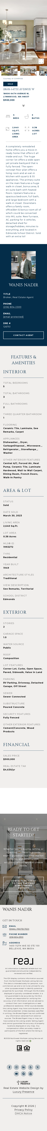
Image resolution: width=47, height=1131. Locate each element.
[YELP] (30, 1067)
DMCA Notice (23, 1113)
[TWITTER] (37, 1067)
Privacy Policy (23, 1109)
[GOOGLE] (23, 1073)
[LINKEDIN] (23, 1067)
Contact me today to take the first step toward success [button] (23, 884)
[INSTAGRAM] (16, 1067)
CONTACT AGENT (23, 335)
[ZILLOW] (30, 1073)
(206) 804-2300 (12, 307)
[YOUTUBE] (16, 1073)
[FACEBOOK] (9, 1067)
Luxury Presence (23, 1091)
